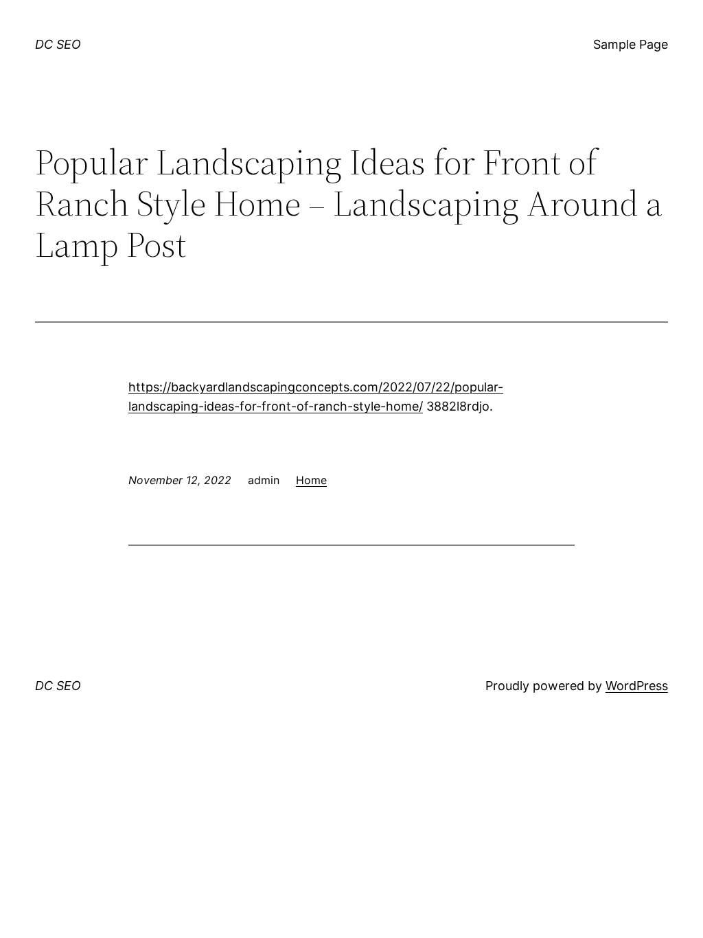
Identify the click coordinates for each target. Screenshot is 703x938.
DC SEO (58, 44)
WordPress (637, 685)
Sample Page (630, 44)
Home (311, 480)
